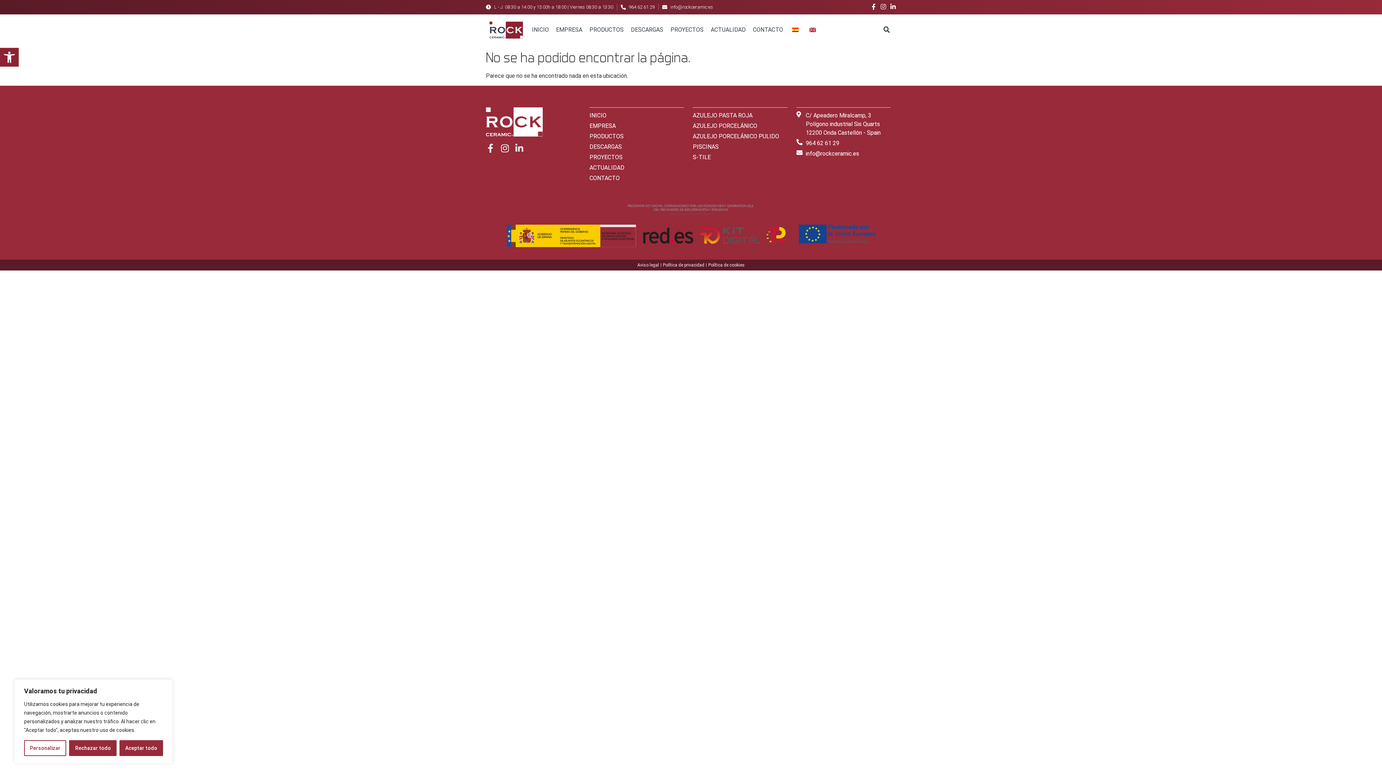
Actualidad (728, 29)
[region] (93, 721)
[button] (9, 57)
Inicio (540, 29)
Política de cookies (726, 265)
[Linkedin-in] (893, 7)
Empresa (569, 29)
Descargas (647, 29)
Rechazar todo (93, 748)
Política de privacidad (683, 265)
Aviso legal (648, 265)
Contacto (768, 29)
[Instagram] (883, 7)
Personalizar (45, 748)
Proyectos (687, 29)
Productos (607, 29)
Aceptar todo (141, 748)
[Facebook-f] (874, 7)
